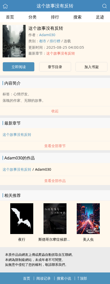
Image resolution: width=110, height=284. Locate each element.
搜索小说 (64, 278)
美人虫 (88, 239)
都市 (42, 40)
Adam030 (47, 34)
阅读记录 (43, 278)
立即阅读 (19, 66)
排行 (55, 17)
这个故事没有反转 (55, 6)
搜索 (77, 17)
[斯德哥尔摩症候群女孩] (55, 232)
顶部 (83, 278)
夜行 (21, 239)
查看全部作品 (55, 180)
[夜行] (21, 232)
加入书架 (91, 66)
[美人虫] (88, 232)
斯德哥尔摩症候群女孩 (56, 239)
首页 (10, 17)
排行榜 (55, 40)
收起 (55, 110)
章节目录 (55, 66)
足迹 (100, 17)
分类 (32, 17)
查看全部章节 (55, 145)
